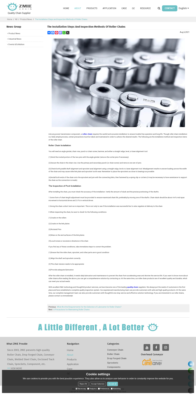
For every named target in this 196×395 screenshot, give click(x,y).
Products (91, 8)
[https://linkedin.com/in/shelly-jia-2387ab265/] (191, 364)
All (16, 19)
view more (16, 368)
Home (66, 8)
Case (124, 8)
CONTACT (170, 8)
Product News (26, 19)
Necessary (82, 389)
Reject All (83, 384)
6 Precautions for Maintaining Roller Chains (71, 309)
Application (109, 8)
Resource (145, 8)
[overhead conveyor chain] (152, 361)
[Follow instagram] (165, 347)
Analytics (93, 389)
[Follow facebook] (156, 347)
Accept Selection (97, 384)
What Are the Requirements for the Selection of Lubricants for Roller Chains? (89, 307)
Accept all (112, 384)
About (77, 8)
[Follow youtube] (147, 347)
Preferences (104, 389)
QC (133, 8)
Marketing (117, 389)
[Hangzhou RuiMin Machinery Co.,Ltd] (19, 6)
